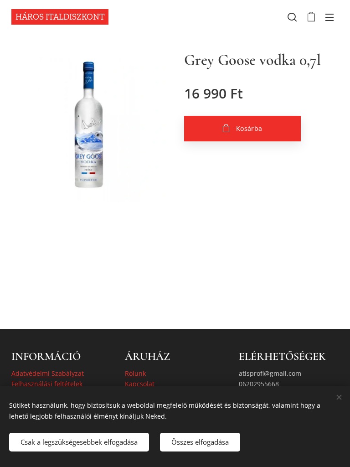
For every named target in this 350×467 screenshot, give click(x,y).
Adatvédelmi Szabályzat (47, 373)
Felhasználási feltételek (46, 383)
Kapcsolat (139, 383)
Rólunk (135, 373)
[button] (292, 16)
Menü (329, 17)
